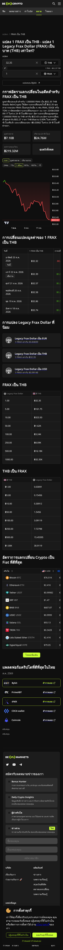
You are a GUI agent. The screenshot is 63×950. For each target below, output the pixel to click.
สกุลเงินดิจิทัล (39, 884)
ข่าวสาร (37, 874)
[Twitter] (7, 765)
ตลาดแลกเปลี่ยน (41, 889)
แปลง (5, 34)
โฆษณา (49, 11)
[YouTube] (14, 765)
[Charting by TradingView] (6, 222)
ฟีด (3, 11)
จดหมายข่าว (15, 11)
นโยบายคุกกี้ (42, 924)
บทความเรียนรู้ (40, 879)
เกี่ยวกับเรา (11, 874)
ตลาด (39, 11)
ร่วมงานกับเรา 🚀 (14, 879)
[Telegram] (21, 765)
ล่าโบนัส (28, 11)
